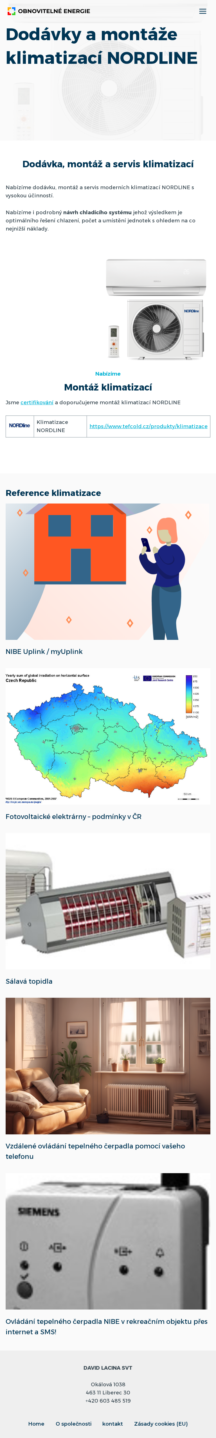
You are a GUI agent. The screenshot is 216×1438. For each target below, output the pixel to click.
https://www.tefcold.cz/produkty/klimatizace (148, 426)
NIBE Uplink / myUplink (44, 651)
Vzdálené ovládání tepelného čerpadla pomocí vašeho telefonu (95, 1151)
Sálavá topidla (29, 981)
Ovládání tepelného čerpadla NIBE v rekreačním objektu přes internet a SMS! (107, 1326)
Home (36, 1424)
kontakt (112, 1424)
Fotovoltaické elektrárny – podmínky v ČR (74, 816)
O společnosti (73, 1424)
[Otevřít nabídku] (202, 11)
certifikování (37, 402)
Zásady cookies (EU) (161, 1424)
